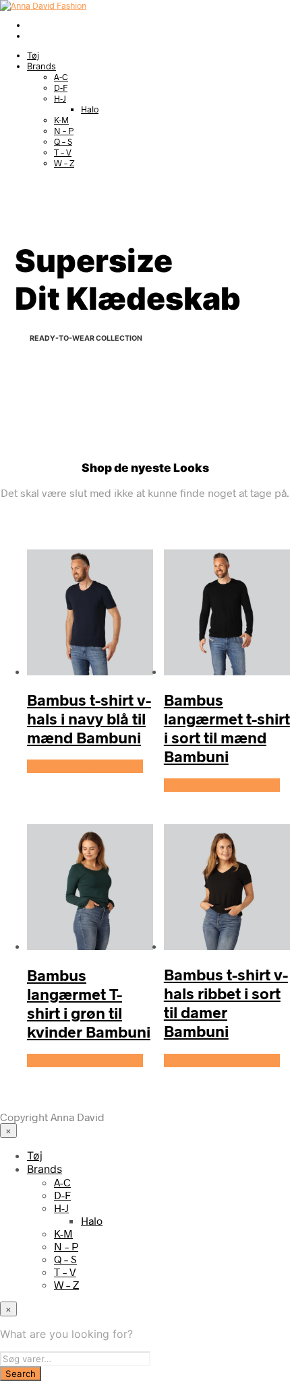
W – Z (64, 163)
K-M (61, 119)
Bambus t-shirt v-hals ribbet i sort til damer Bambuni (226, 1002)
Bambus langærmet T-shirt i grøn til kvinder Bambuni (88, 1003)
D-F (60, 87)
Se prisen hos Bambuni (85, 766)
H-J (60, 98)
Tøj (33, 55)
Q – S (63, 141)
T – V (62, 152)
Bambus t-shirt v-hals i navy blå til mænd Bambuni (89, 718)
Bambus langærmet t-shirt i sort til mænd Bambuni (227, 728)
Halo (89, 109)
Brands (41, 66)
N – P (64, 130)
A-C (61, 76)
